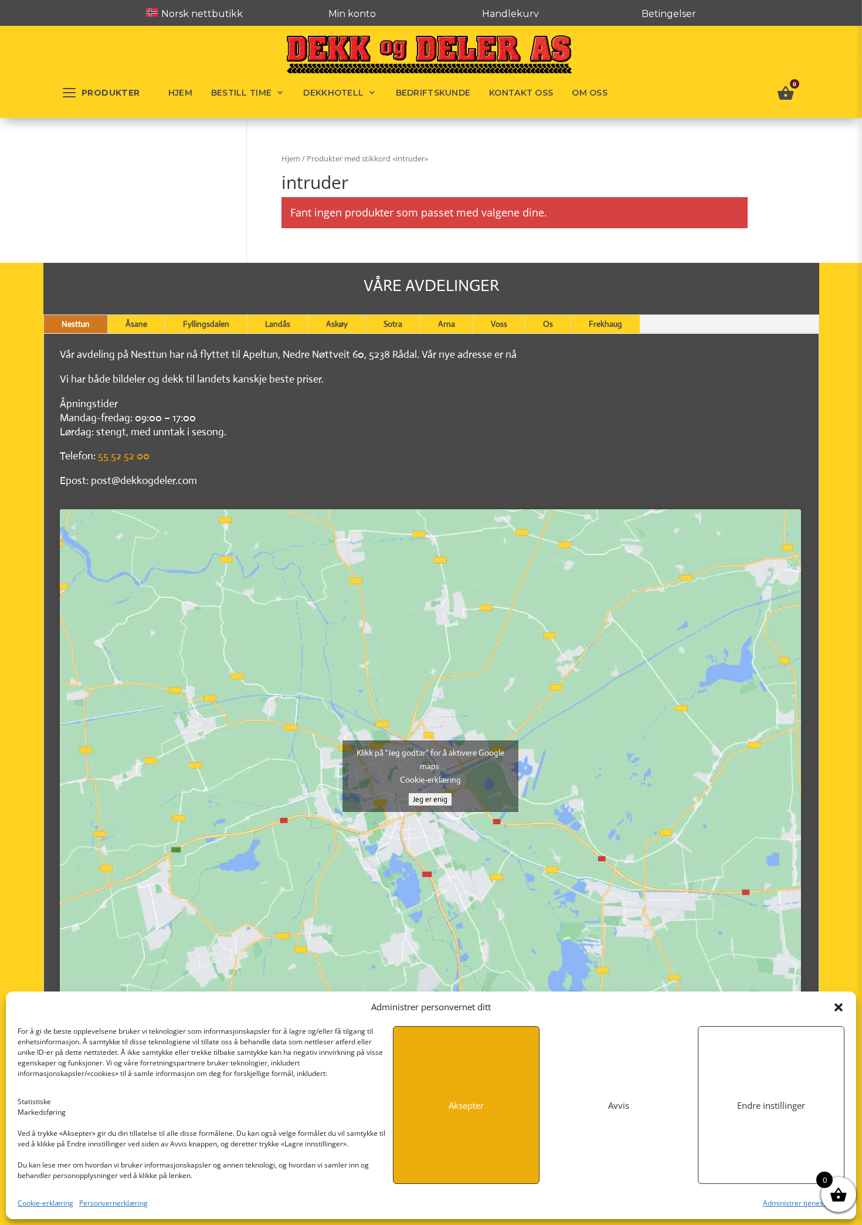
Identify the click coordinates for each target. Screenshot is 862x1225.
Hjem (180, 92)
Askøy (337, 324)
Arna (446, 324)
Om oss (590, 92)
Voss (499, 324)
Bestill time (241, 92)
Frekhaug (605, 324)
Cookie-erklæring (45, 1203)
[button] (838, 1007)
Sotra (393, 324)
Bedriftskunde (433, 92)
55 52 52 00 (124, 455)
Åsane (136, 324)
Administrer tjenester (798, 1203)
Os (548, 324)
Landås (277, 324)
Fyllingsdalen (206, 324)
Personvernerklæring (113, 1203)
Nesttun (76, 324)
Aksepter (466, 1105)
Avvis (618, 1105)
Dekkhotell (333, 92)
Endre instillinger (771, 1105)
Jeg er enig (430, 799)
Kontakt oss (521, 92)
